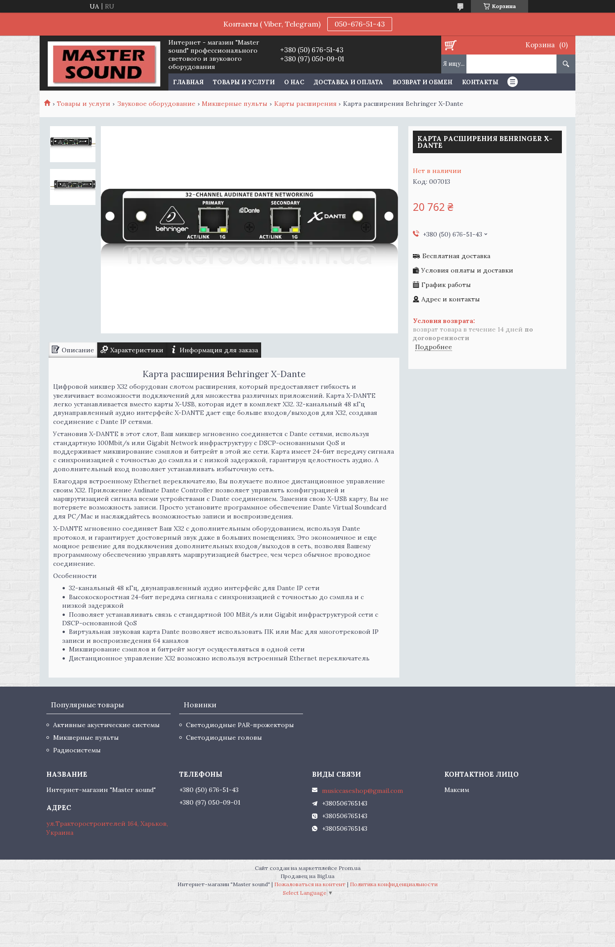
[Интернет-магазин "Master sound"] (104, 63)
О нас (294, 82)
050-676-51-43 (360, 23)
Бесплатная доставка (456, 256)
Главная (188, 82)
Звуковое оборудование (156, 104)
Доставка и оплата (348, 82)
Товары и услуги (244, 82)
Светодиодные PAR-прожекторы (240, 725)
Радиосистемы (77, 750)
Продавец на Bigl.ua (307, 876)
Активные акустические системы (106, 725)
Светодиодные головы (224, 737)
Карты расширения (305, 104)
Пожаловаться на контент (310, 884)
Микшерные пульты (234, 104)
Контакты (480, 82)
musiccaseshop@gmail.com (362, 791)
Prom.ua (350, 868)
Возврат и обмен (422, 82)
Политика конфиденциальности (394, 884)
